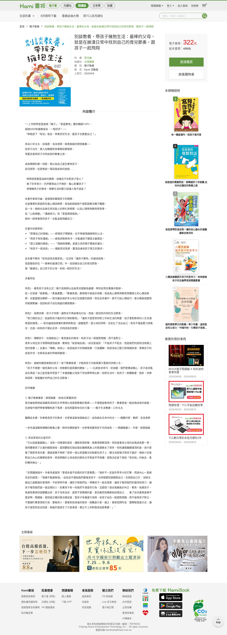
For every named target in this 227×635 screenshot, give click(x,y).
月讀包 (67, 5)
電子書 (53, 5)
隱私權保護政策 (29, 602)
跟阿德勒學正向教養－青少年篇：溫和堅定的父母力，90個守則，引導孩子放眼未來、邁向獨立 (186, 326)
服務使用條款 (28, 596)
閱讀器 (82, 5)
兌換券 (194, 5)
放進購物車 (186, 74)
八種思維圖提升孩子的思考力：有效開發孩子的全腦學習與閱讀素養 (186, 279)
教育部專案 (128, 613)
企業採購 (127, 607)
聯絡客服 (127, 596)
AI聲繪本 (127, 618)
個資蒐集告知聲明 (30, 607)
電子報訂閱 (108, 607)
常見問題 (86, 607)
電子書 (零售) (48, 596)
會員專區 (86, 596)
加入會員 (183, 5)
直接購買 (186, 62)
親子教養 (34, 26)
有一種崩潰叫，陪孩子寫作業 (186, 134)
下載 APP (67, 602)
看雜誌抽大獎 (70, 15)
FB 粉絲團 (107, 596)
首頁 (22, 26)
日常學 (97, 5)
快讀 (109, 5)
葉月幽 (88, 57)
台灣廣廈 (89, 61)
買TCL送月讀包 (93, 15)
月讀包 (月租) (48, 602)
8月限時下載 (48, 15)
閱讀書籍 (156, 5)
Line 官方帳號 (109, 602)
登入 (169, 5)
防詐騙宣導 (27, 613)
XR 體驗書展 (48, 607)
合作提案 (127, 602)
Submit (204, 16)
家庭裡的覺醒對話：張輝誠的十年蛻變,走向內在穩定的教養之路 (186, 184)
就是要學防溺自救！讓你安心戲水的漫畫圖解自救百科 (186, 231)
